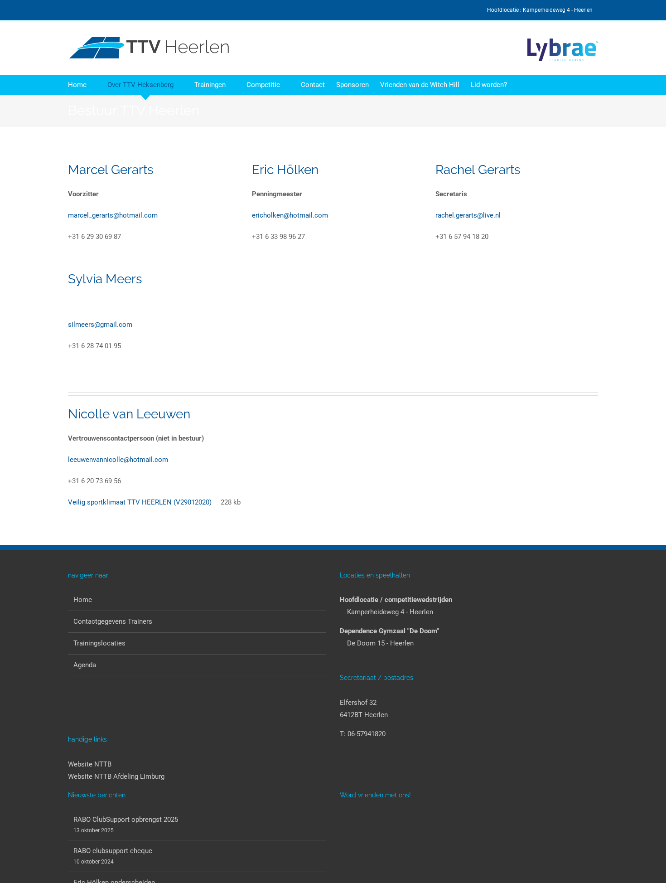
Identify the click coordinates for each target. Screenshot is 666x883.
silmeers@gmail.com (100, 324)
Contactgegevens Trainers (112, 621)
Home (82, 600)
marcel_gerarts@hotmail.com (113, 215)
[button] (521, 85)
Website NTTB (89, 764)
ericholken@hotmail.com (290, 215)
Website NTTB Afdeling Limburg (116, 776)
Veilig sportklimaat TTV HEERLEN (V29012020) (140, 502)
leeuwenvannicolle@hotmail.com (118, 460)
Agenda (84, 665)
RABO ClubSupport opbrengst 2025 (125, 819)
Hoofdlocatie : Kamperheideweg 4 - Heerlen (540, 10)
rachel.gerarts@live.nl (468, 215)
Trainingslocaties (99, 643)
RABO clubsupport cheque (112, 851)
